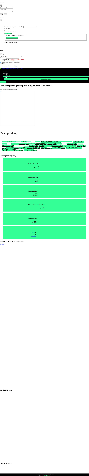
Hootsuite (15, 144)
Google (4, 143)
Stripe (23, 148)
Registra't (16, 42)
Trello (44, 148)
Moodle (26, 146)
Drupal (70, 141)
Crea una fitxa (3, 82)
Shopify (10, 148)
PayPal (33, 146)
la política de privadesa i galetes (17, 59)
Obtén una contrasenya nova (12, 37)
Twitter (56, 148)
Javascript (52, 144)
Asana (29, 141)
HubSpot (32, 143)
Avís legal (37, 474)
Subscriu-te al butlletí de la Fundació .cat (10, 62)
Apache (24, 141)
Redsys (81, 146)
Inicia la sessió (8, 33)
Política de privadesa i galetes (47, 474)
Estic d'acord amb (13, 59)
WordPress (9, 150)
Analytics (18, 141)
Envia (2, 14)
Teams (30, 148)
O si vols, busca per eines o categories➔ (9, 89)
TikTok (36, 148)
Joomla (59, 143)
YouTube (29, 150)
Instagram (41, 144)
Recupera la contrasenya (9, 30)
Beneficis (8, 75)
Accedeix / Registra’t (46, 79)
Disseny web (64, 141)
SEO (4, 148)
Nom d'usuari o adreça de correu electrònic (13, 26)
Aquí (16, 66)
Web (63, 148)
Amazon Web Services (9, 141)
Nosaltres (5, 72)
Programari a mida (69, 146)
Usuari (2, 54)
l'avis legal (12, 60)
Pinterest (48, 146)
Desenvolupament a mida (51, 142)
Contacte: (41, 475)
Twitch (49, 148)
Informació (5, 73)
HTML (24, 144)
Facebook (78, 142)
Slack (16, 148)
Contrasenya (7, 28)
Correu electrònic (9, 35)
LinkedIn (72, 144)
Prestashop (57, 146)
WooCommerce (74, 148)
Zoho (35, 150)
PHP (42, 146)
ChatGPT (37, 141)
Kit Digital (5, 77)
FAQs (7, 74)
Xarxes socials (19, 150)
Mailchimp (8, 146)
